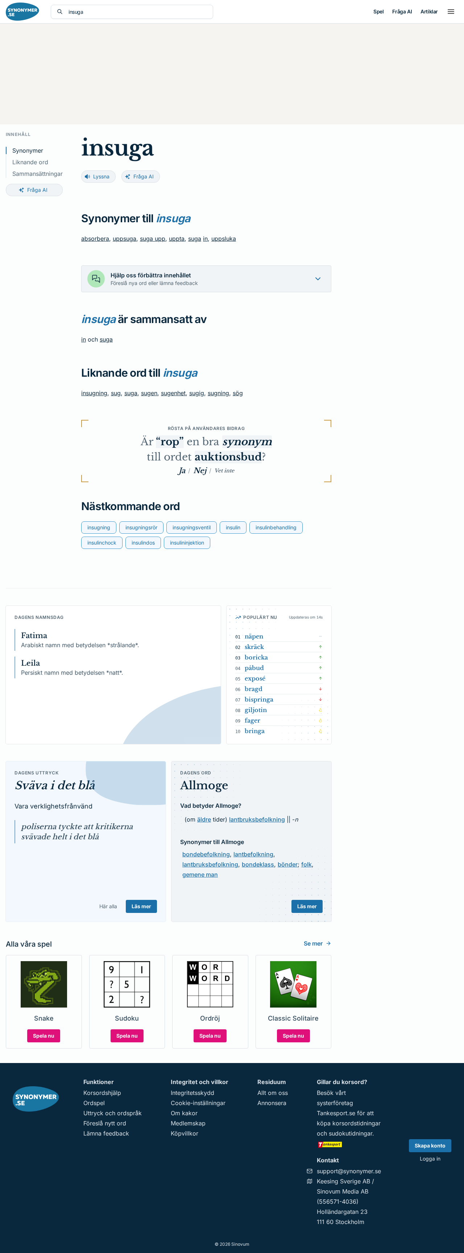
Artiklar (429, 11)
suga (194, 238)
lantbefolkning (253, 854)
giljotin (256, 710)
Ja (182, 470)
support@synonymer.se (349, 1171)
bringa (255, 731)
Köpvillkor (184, 1133)
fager (252, 720)
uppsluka (223, 238)
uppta (177, 238)
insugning (94, 393)
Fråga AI (402, 11)
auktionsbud (228, 457)
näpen (254, 636)
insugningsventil (192, 527)
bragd (253, 688)
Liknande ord (30, 162)
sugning (218, 393)
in (205, 238)
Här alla (108, 906)
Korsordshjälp (102, 1092)
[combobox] (138, 12)
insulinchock (101, 542)
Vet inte (224, 470)
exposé (255, 678)
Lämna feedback (106, 1133)
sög (238, 393)
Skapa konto (430, 1145)
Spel (378, 11)
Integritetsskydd (192, 1092)
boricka (256, 657)
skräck (254, 646)
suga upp (152, 238)
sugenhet (173, 393)
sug (116, 393)
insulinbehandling (276, 527)
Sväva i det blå (54, 785)
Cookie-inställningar (198, 1103)
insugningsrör (141, 527)
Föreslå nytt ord (104, 1123)
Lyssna (101, 176)
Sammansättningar (37, 173)
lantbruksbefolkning (257, 819)
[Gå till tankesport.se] (349, 1144)
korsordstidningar (356, 1123)
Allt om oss (272, 1092)
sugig (196, 393)
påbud (254, 667)
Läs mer (141, 906)
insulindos (143, 542)
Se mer (313, 943)
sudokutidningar (350, 1133)
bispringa (259, 699)
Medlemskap (188, 1123)
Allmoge (204, 785)
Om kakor (184, 1113)
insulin (233, 527)
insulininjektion (187, 542)
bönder (288, 864)
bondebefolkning (206, 854)
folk (306, 864)
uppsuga (124, 238)
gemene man (200, 874)
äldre (204, 819)
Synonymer (27, 150)
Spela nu (43, 1036)
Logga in (430, 1158)
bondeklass (258, 864)
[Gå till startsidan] (22, 12)
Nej (199, 470)
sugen (149, 393)
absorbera (95, 238)
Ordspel (94, 1103)
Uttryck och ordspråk (112, 1113)
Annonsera (271, 1103)
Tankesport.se (336, 1113)
